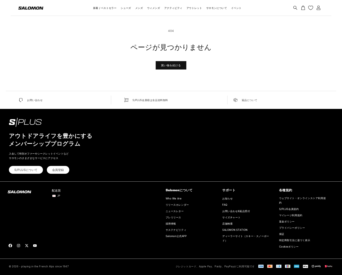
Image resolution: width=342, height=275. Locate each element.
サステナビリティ (176, 229)
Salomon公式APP (176, 236)
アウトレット (194, 7)
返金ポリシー (287, 221)
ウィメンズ (153, 7)
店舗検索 (227, 223)
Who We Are (174, 198)
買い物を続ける (171, 65)
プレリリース (173, 217)
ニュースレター (175, 211)
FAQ (224, 204)
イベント (236, 7)
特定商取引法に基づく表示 (294, 240)
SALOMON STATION (235, 229)
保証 (281, 233)
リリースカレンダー (177, 204)
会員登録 (58, 170)
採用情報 (171, 223)
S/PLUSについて (26, 170)
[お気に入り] (310, 8)
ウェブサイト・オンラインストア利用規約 (302, 200)
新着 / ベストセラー (105, 7)
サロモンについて (216, 7)
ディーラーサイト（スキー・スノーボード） (245, 238)
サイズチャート (231, 217)
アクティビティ (173, 7)
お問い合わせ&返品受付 (236, 211)
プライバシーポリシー (292, 227)
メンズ (139, 7)
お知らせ (227, 198)
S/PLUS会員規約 (289, 208)
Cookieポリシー (289, 246)
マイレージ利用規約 (290, 215)
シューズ (126, 7)
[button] (295, 8)
